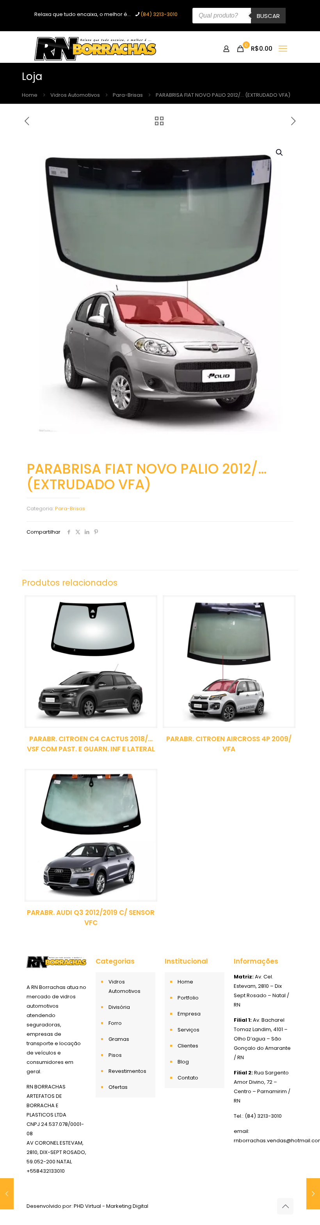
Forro (115, 1023)
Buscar (268, 16)
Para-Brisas (128, 95)
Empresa (189, 1013)
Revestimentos (127, 1071)
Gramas (118, 1039)
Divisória (119, 1007)
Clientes (188, 1045)
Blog (183, 1061)
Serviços (188, 1029)
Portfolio (188, 997)
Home (29, 95)
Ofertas (118, 1087)
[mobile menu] (283, 48)
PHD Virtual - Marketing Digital (111, 1206)
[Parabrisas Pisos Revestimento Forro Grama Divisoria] (95, 48)
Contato (188, 1077)
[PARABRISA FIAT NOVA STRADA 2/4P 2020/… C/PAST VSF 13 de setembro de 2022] (7, 1193)
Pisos (115, 1055)
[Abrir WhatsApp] (300, 1205)
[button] (280, 152)
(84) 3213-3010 (159, 14)
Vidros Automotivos (75, 95)
